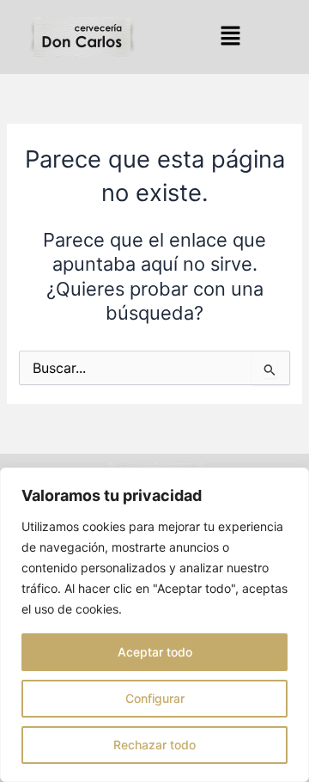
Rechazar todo (154, 744)
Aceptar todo (155, 652)
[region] (154, 624)
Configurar (155, 698)
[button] (230, 36)
